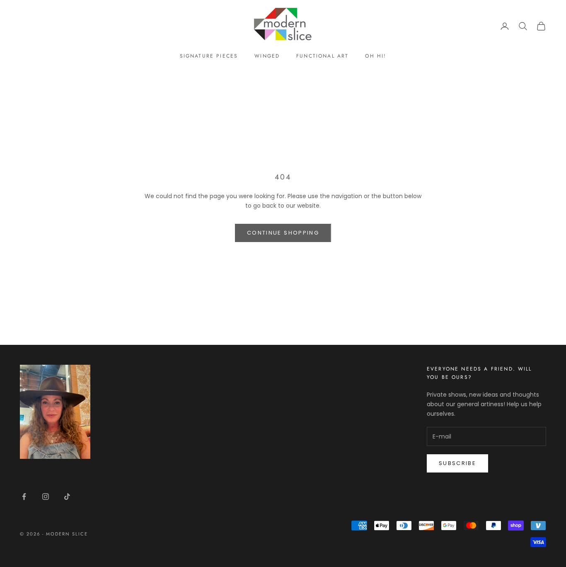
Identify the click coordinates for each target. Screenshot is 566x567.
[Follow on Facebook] (24, 496)
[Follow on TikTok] (67, 496)
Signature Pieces (209, 56)
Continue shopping (283, 233)
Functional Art (322, 56)
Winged (267, 56)
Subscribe (457, 463)
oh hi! (375, 56)
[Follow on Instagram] (45, 496)
